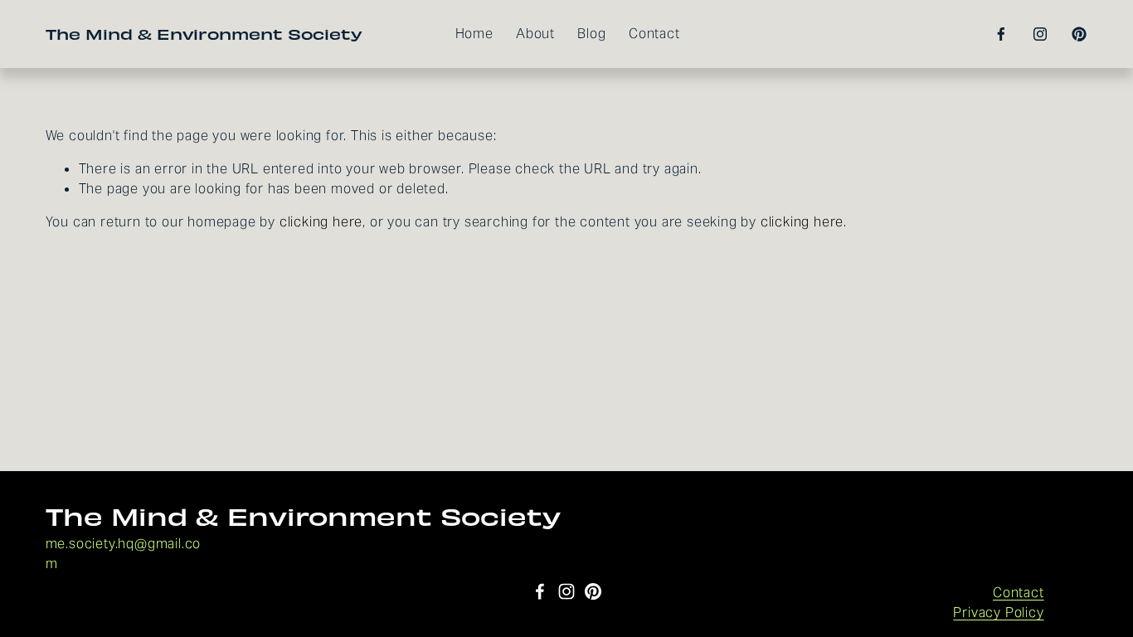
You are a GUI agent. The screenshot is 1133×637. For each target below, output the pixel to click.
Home (474, 33)
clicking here (321, 222)
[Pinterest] (1079, 34)
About (535, 33)
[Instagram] (1040, 34)
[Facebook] (1001, 34)
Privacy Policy (998, 612)
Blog (591, 33)
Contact (654, 33)
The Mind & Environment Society (204, 33)
